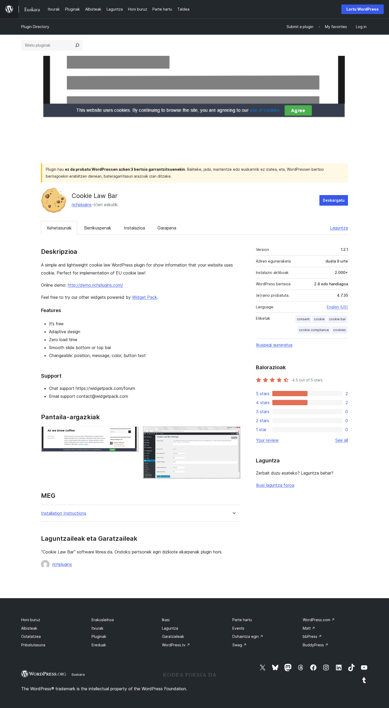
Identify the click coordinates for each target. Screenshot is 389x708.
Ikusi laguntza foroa (275, 485)
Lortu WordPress (362, 9)
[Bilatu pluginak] (77, 45)
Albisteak (29, 628)
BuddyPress (315, 645)
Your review (267, 440)
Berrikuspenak (97, 228)
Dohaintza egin (247, 636)
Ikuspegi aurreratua (274, 345)
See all (341, 440)
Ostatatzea (31, 636)
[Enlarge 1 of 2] (131, 433)
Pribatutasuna (33, 645)
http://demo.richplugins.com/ (95, 285)
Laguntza (339, 228)
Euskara (78, 674)
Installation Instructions (63, 513)
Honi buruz (30, 619)
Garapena (166, 228)
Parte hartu (242, 619)
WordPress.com (319, 619)
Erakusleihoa (103, 619)
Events (238, 628)
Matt (309, 628)
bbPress (312, 636)
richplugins (82, 204)
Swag (239, 645)
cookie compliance (314, 330)
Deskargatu (334, 200)
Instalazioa (134, 228)
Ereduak (99, 645)
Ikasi (166, 619)
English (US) (337, 307)
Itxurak (97, 628)
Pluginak (99, 636)
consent (303, 319)
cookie (319, 319)
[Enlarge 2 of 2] (233, 433)
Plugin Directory (35, 26)
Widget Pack (144, 297)
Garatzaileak (173, 636)
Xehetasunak (59, 228)
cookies (339, 330)
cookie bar (337, 319)
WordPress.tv (176, 645)
